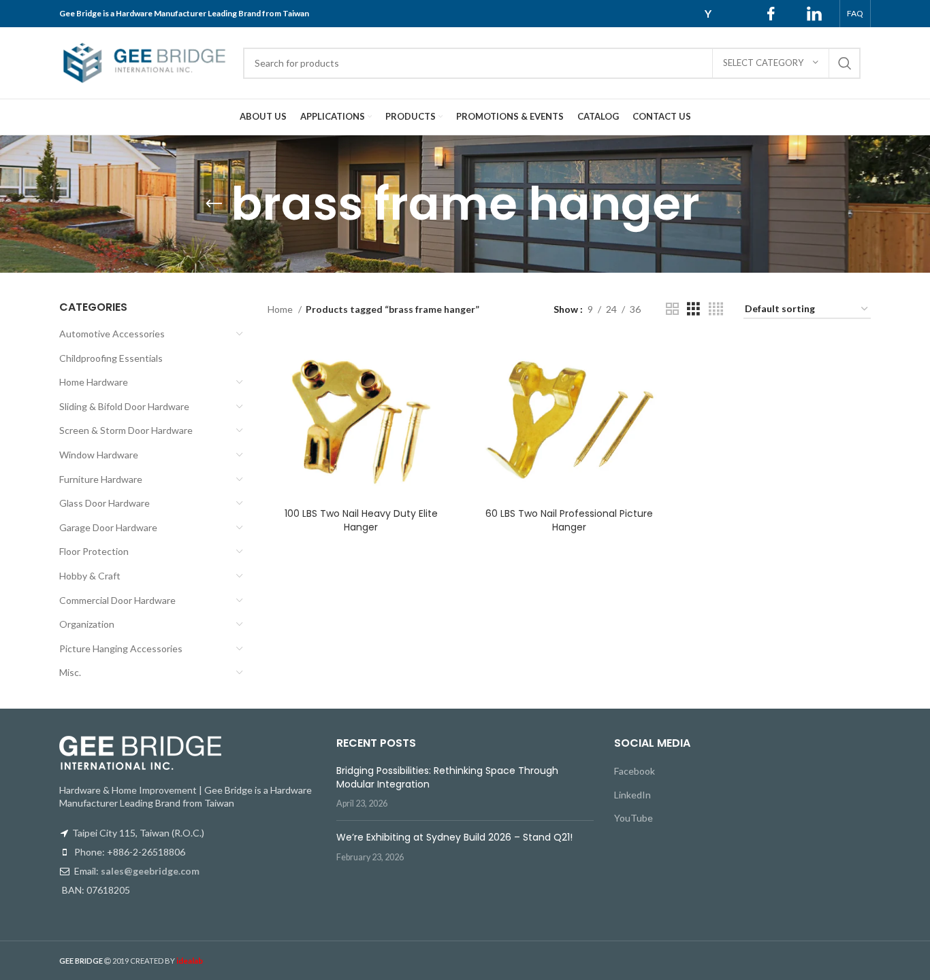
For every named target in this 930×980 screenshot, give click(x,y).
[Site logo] (144, 61)
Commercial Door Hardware (117, 600)
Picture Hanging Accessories (120, 648)
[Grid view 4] (716, 309)
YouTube (633, 818)
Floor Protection (94, 551)
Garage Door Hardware (108, 527)
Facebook (634, 771)
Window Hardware (98, 454)
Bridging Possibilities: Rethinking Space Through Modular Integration (447, 777)
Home (281, 309)
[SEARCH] (845, 63)
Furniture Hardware (100, 479)
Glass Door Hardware (104, 503)
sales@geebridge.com (150, 871)
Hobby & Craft (90, 575)
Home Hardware (93, 382)
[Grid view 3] (693, 309)
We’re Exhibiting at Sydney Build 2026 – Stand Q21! (454, 837)
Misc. (70, 672)
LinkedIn (632, 794)
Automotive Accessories (112, 333)
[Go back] (214, 204)
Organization (86, 624)
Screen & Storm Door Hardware (126, 430)
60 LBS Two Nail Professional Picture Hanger (569, 520)
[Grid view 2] (672, 309)
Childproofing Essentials (111, 358)
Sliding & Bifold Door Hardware (124, 406)
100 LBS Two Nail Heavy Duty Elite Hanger (361, 520)
